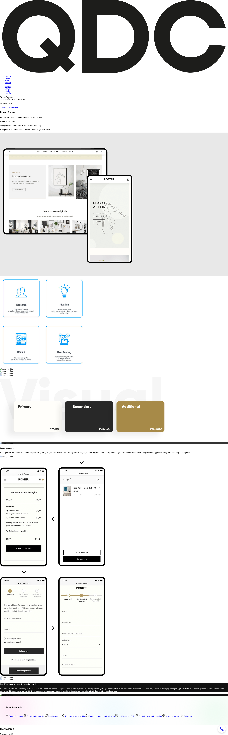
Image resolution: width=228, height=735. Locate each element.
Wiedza (7, 81)
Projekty (8, 76)
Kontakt (8, 83)
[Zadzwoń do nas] (222, 729)
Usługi (7, 78)
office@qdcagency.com (9, 107)
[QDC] (114, 72)
